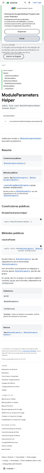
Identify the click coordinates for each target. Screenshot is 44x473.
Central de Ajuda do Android (11, 429)
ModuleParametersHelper (14, 163)
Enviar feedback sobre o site (31, 460)
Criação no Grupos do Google (12, 416)
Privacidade (14, 460)
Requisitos (5, 373)
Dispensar (22, 32)
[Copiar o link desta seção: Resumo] (14, 150)
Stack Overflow (7, 446)
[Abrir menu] (3, 2)
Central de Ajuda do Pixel (10, 432)
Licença (5, 460)
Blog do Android (7, 406)
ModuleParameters (21, 178)
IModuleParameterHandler (30, 138)
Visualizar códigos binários (11, 380)
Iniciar (22, 38)
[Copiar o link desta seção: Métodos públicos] (26, 233)
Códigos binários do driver (10, 387)
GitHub (4, 390)
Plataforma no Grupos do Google (13, 413)
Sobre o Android (7, 457)
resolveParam (9, 185)
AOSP (3, 65)
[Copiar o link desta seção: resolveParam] (17, 240)
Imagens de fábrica (8, 383)
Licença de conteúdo (29, 351)
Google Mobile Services (10, 442)
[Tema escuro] (41, 219)
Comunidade (19, 457)
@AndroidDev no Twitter (10, 402)
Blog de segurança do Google (12, 409)
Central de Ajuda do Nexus (11, 435)
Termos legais (31, 457)
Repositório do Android (9, 369)
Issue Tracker (6, 449)
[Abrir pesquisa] (25, 2)
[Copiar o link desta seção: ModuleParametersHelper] (29, 213)
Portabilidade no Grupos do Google (14, 420)
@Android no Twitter (9, 399)
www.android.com (8, 439)
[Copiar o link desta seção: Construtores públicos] (31, 206)
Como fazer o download (10, 376)
